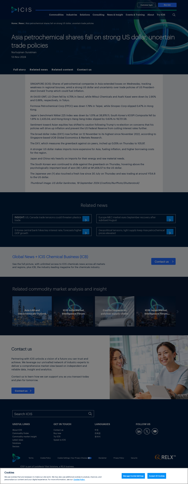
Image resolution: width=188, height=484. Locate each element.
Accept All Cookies (157, 476)
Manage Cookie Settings (133, 476)
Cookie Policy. (79, 479)
